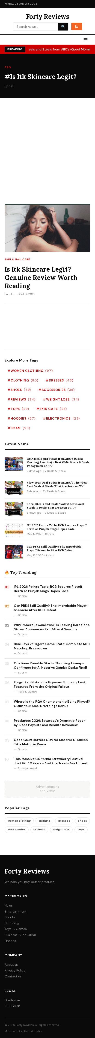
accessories (17, 829)
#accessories (56, 390)
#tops (18, 409)
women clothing (19, 821)
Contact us (13, 976)
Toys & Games (16, 929)
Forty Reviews (47, 16)
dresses (64, 821)
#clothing (22, 380)
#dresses (59, 380)
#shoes (19, 390)
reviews (39, 829)
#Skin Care (51, 409)
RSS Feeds (13, 1006)
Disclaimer (12, 1000)
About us (11, 965)
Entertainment (16, 911)
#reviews (21, 399)
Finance (10, 941)
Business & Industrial (20, 935)
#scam (18, 428)
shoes (82, 821)
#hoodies (21, 418)
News (9, 905)
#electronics (61, 418)
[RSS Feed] (76, 26)
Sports (10, 917)
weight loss (61, 829)
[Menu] (85, 40)
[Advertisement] (47, 154)
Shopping (12, 923)
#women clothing (30, 371)
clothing (44, 821)
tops (80, 829)
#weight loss (61, 399)
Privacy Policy (15, 970)
